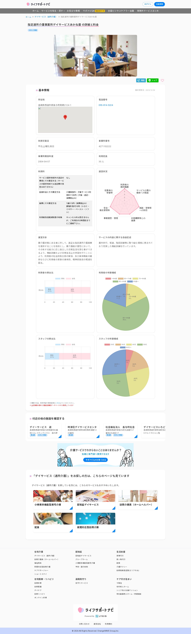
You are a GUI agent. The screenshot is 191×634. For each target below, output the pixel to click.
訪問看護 (38, 587)
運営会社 (97, 624)
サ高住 (119, 583)
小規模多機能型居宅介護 (85, 563)
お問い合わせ (84, 624)
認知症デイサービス (83, 556)
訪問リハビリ (39, 594)
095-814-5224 (106, 105)
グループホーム (81, 559)
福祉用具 (38, 563)
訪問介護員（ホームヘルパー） (46, 559)
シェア (154, 80)
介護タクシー (122, 567)
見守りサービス (81, 583)
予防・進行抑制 (81, 567)
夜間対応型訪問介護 (42, 567)
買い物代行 (121, 559)
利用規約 (108, 624)
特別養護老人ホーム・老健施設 (129, 594)
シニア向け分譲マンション (127, 590)
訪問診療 (38, 583)
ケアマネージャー (41, 570)
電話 (143, 80)
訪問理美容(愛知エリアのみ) (128, 570)
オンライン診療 (40, 598)
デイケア (38, 590)
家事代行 (120, 556)
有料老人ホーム (123, 587)
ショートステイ (40, 574)
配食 (118, 563)
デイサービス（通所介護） (45, 556)
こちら (57, 403)
